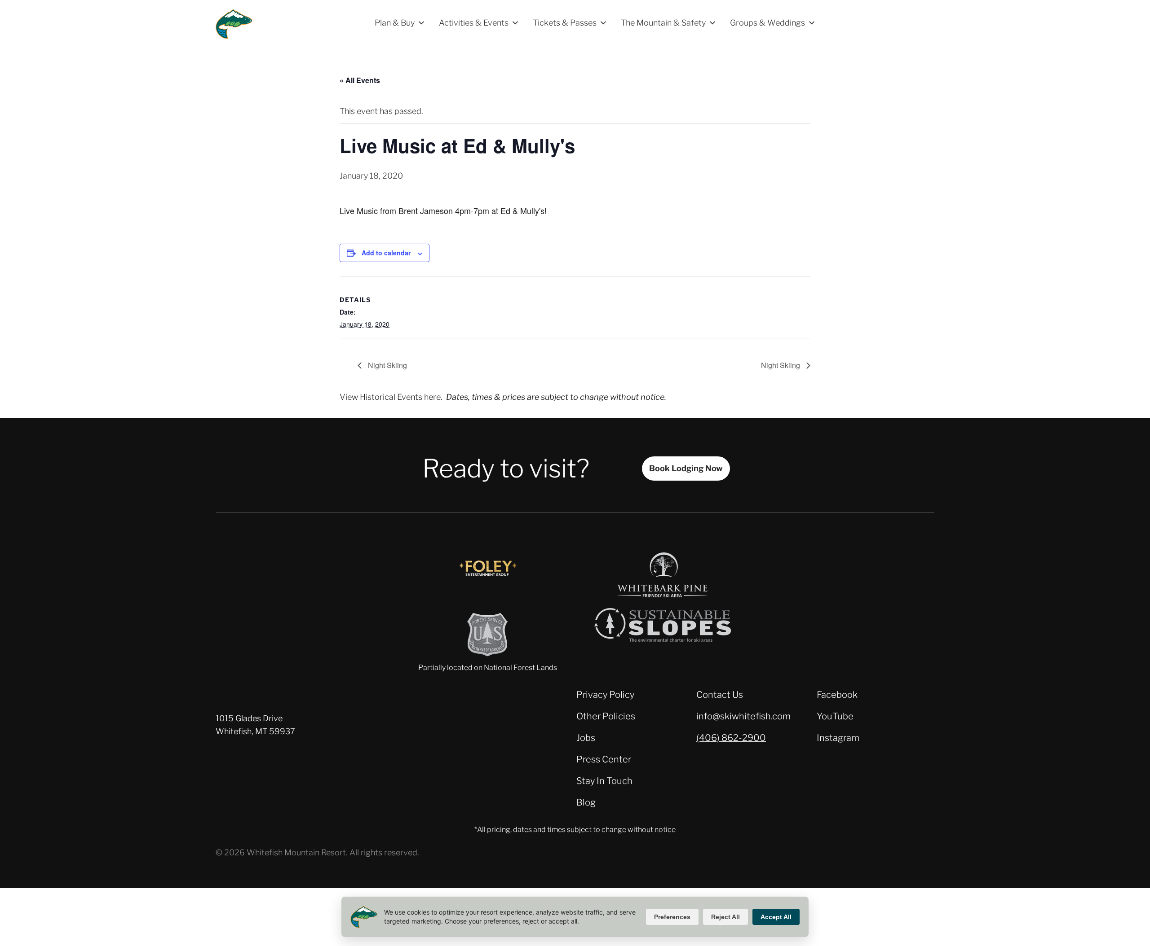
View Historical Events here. (391, 397)
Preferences (672, 916)
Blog (586, 802)
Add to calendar (386, 252)
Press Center (603, 759)
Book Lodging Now (686, 468)
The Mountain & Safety (663, 22)
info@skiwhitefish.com (743, 716)
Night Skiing (386, 365)
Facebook (837, 694)
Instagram (838, 737)
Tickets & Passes (565, 22)
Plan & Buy (395, 22)
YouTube (835, 716)
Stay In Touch (604, 780)
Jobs (585, 737)
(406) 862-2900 (731, 737)
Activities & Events (474, 22)
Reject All (725, 916)
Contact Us (719, 694)
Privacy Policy (605, 694)
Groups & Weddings (767, 22)
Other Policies (605, 716)
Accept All (776, 916)
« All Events (360, 80)
